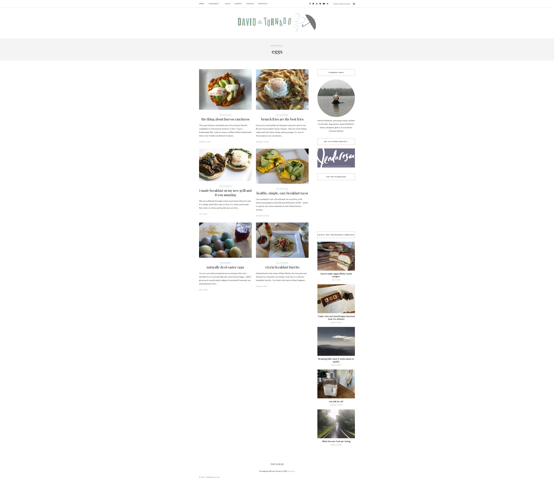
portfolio (262, 3)
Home (201, 3)
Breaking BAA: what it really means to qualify (336, 360)
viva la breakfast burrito (282, 267)
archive (250, 3)
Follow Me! (291, 471)
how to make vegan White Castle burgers (336, 275)
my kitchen (225, 114)
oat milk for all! (336, 401)
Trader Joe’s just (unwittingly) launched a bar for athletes (336, 317)
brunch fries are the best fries (282, 119)
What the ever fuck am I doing (336, 441)
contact (238, 3)
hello (227, 3)
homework (225, 262)
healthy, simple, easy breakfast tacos (282, 193)
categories (213, 3)
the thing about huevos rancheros (225, 119)
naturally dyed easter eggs (225, 267)
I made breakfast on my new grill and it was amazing (225, 192)
